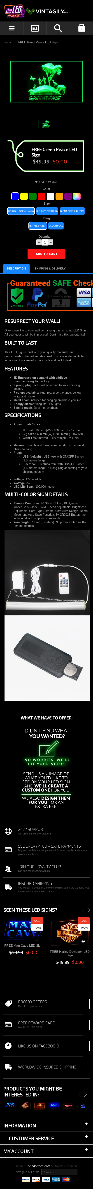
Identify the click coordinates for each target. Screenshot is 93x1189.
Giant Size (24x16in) (72, 211)
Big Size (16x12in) (47, 211)
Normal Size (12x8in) (21, 211)
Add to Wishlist (48, 182)
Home (7, 42)
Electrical (56, 226)
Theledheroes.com (38, 1166)
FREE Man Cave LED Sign (23, 945)
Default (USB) (37, 226)
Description (16, 268)
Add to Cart (46, 254)
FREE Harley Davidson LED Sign (70, 953)
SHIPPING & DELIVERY (50, 268)
